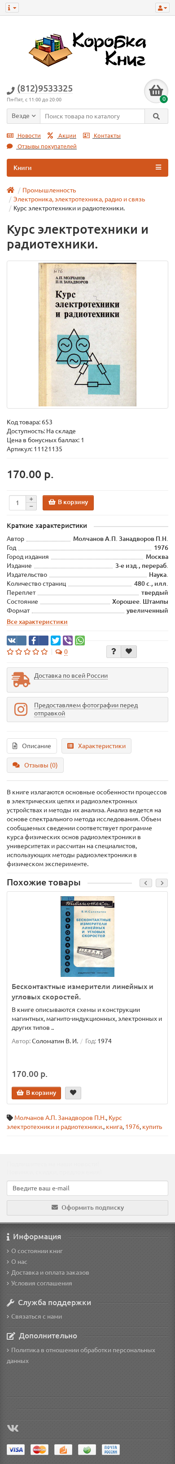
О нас (19, 1261)
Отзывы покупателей (46, 146)
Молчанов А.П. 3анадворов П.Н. (60, 1117)
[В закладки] (129, 651)
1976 (132, 1126)
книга (114, 1126)
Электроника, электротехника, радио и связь (79, 199)
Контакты (106, 135)
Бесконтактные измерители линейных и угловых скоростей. (82, 991)
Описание (36, 745)
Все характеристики (37, 621)
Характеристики (102, 745)
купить (152, 1126)
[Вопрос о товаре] (113, 651)
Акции (66, 135)
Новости (28, 135)
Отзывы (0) (41, 765)
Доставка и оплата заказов (50, 1272)
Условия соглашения (41, 1283)
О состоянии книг (37, 1251)
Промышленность (49, 190)
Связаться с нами (36, 1316)
